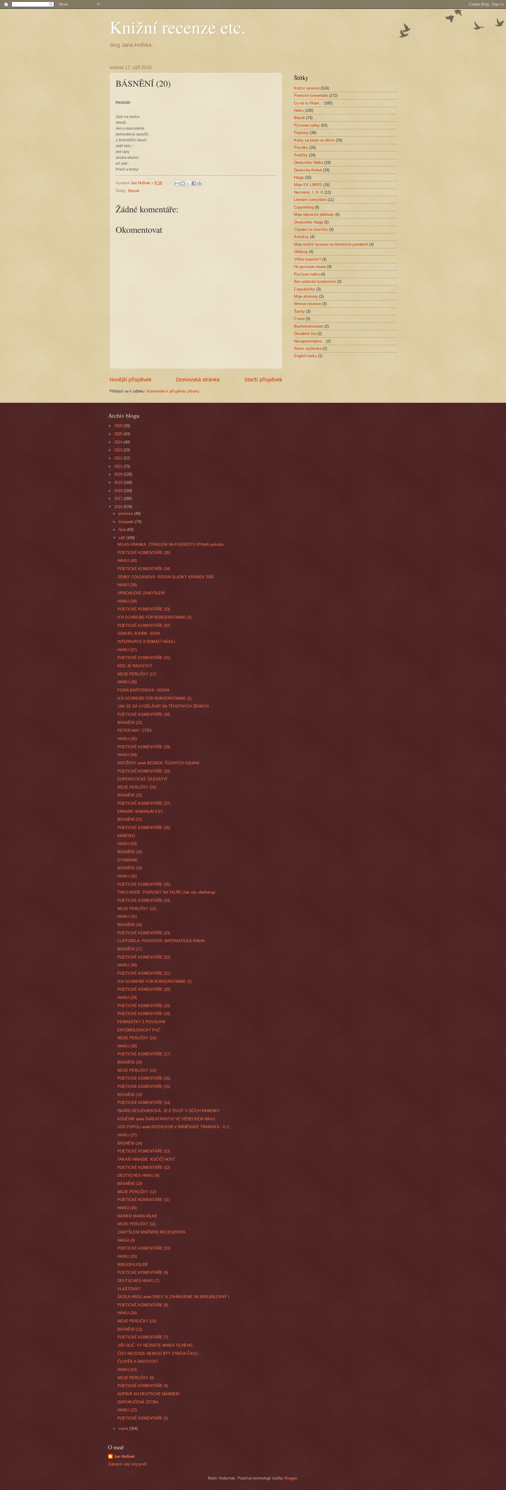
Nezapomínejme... (309, 341)
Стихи (299, 318)
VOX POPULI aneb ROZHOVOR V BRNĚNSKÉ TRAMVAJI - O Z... (175, 1127)
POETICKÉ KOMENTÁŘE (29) (143, 747)
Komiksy (301, 237)
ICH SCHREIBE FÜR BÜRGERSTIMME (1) (154, 981)
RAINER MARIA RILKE (137, 1216)
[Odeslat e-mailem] (177, 183)
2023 (119, 450)
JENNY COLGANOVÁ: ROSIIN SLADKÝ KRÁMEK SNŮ (165, 577)
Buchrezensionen (308, 326)
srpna (124, 1428)
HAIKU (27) (127, 1135)
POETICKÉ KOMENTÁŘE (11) (143, 1199)
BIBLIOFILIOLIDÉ (132, 1264)
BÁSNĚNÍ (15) (129, 1094)
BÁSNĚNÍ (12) (129, 1329)
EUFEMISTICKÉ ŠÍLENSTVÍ (142, 779)
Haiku (299, 110)
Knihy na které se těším (314, 140)
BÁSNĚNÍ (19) (129, 868)
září (122, 538)
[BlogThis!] (183, 183)
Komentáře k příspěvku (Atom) (173, 391)
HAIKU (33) (127, 844)
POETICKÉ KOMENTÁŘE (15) (143, 1086)
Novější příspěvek (130, 380)
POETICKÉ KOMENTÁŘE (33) (143, 609)
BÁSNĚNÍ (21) (129, 819)
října (123, 529)
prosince (126, 513)
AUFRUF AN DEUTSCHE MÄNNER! (148, 1394)
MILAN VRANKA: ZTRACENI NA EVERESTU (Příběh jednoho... (172, 544)
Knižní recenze (306, 88)
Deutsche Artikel (308, 170)
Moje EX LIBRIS (308, 185)
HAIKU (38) (127, 601)
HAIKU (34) (127, 755)
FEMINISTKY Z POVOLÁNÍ (141, 1022)
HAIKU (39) (127, 585)
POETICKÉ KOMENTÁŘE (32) (143, 625)
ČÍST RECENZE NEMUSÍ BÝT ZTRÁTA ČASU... (159, 1353)
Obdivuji (301, 252)
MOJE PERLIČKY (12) (136, 1192)
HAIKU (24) (127, 1313)
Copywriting (304, 207)
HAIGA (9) (126, 1240)
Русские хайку (307, 125)
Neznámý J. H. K (308, 192)
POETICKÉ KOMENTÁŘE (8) (142, 1305)
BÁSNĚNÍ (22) (129, 795)
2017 (119, 498)
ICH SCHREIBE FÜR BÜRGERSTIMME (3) (154, 617)
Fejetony (301, 132)
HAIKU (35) (127, 739)
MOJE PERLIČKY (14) (136, 1038)
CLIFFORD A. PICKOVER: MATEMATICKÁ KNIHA (161, 941)
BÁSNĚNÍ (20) (129, 852)
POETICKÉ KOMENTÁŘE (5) (142, 1418)
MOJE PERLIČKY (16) (136, 787)
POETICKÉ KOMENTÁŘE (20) (143, 989)
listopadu (127, 521)
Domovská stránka (198, 380)
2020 (119, 474)
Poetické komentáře (311, 95)
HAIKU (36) (127, 682)
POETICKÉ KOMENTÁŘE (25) (143, 884)
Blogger (290, 1478)
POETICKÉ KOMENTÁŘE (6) (142, 1386)
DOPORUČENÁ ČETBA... (139, 1402)
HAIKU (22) (127, 1410)
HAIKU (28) (127, 1046)
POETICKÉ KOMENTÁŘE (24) (143, 900)
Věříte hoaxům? (307, 259)
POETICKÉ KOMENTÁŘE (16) (143, 1078)
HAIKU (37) (127, 650)
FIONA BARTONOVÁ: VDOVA (143, 690)
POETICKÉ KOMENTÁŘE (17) (143, 1054)
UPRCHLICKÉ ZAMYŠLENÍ (141, 593)
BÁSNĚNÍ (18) (129, 925)
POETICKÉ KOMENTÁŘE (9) (142, 1272)
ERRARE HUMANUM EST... (141, 811)
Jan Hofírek (124, 1456)
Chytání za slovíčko (311, 229)
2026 (119, 426)
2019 (119, 482)
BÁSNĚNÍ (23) (129, 722)
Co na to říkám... (308, 103)
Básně (133, 191)
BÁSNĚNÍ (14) (129, 1143)
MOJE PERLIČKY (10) (136, 1321)
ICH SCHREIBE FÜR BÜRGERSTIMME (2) (154, 698)
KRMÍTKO (126, 836)
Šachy (299, 311)
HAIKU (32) (127, 876)
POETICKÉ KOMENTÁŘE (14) (143, 1102)
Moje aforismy (306, 296)
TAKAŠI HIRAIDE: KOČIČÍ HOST (146, 1159)
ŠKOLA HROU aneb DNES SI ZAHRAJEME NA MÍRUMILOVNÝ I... (175, 1297)
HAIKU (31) (127, 916)
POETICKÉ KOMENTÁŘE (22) (143, 957)
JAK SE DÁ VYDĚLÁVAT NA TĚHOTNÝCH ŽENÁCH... (164, 706)
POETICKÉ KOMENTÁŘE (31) (143, 657)
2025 (119, 434)
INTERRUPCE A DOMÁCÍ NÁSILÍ (146, 641)
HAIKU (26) (127, 1208)
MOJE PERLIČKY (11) (136, 1224)
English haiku (305, 356)
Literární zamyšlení (310, 199)
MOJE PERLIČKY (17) (136, 674)
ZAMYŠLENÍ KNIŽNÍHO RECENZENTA (151, 1232)
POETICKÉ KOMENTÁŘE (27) (143, 803)
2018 (119, 490)
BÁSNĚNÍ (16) (129, 1062)
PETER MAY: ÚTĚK (134, 730)
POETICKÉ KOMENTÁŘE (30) (143, 714)
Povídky (301, 147)
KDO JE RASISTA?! (134, 666)
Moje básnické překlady (314, 214)
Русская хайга (306, 274)
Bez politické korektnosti (315, 281)
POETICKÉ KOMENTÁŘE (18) (143, 1013)
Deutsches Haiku (308, 162)
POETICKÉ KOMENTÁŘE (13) (143, 1151)
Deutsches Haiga (308, 222)
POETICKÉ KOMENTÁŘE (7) (142, 1337)
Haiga (299, 177)
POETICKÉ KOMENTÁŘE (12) (143, 1167)
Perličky (301, 155)
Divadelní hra (305, 333)
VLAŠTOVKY (129, 1289)
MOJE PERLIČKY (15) (136, 908)
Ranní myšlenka (308, 348)
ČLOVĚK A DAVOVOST (137, 1361)
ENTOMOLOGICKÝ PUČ (138, 1030)
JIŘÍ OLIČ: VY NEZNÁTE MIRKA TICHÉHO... (156, 1345)
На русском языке (310, 266)
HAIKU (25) (127, 1256)
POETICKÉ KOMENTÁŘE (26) (143, 827)
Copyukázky (304, 289)
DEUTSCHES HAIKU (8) (138, 1175)
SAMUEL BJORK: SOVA (138, 633)
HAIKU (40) (127, 560)
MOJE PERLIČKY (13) (136, 1070)
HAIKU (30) (127, 965)
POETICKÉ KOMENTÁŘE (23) (143, 933)
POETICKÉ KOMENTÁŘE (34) (143, 569)
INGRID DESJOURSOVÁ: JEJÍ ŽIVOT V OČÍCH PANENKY (168, 1111)
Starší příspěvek (263, 380)
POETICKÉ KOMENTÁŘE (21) (143, 973)
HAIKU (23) (127, 1369)
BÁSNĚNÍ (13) (129, 1183)
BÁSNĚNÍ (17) (129, 949)
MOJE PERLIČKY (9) (135, 1378)
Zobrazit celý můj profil (127, 1464)
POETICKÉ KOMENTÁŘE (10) (143, 1248)
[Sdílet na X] (188, 183)
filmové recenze (307, 304)
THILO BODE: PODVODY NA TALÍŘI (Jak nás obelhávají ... (168, 892)
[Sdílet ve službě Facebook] (194, 183)
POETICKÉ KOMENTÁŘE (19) (143, 1006)
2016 (119, 507)
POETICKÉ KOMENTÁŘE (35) (143, 552)
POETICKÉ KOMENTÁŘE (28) (143, 771)
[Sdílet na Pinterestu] (199, 183)
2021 (119, 466)
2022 (119, 458)
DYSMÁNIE (127, 860)
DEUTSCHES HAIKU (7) (138, 1281)
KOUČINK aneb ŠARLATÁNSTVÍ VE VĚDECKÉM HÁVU (166, 1119)
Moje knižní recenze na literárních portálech (331, 244)
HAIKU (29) (127, 997)
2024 (119, 442)
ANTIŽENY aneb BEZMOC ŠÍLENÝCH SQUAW (158, 763)
